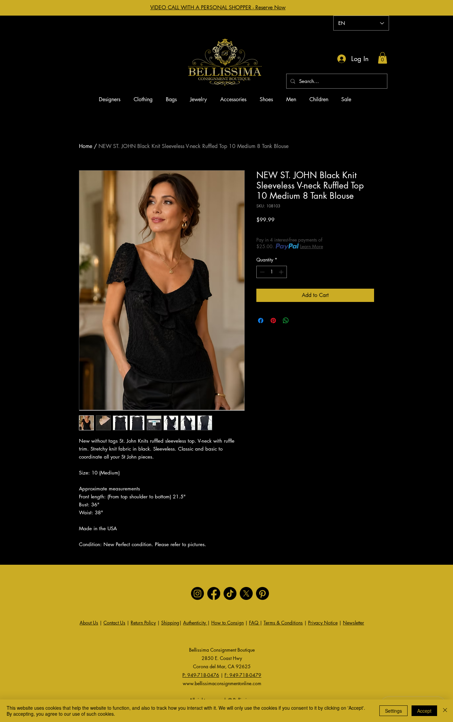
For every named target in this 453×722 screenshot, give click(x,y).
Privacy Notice (323, 622)
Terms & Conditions (283, 622)
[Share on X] (298, 321)
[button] (382, 58)
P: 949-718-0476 (200, 675)
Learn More (311, 246)
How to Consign (227, 622)
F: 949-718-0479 (243, 675)
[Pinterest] (262, 593)
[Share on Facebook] (261, 321)
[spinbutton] (272, 272)
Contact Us (114, 622)
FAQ (254, 622)
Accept (424, 710)
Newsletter (353, 622)
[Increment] (282, 272)
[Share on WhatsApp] (286, 321)
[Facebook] (213, 593)
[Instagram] (197, 593)
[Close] (445, 711)
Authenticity (195, 622)
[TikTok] (230, 593)
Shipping (170, 622)
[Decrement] (261, 272)
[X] (246, 593)
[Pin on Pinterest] (273, 321)
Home (85, 146)
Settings (393, 710)
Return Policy (143, 622)
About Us (89, 622)
